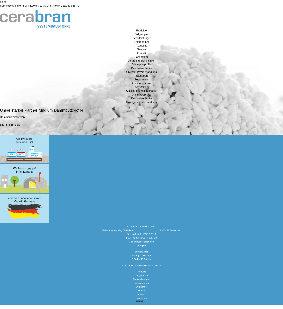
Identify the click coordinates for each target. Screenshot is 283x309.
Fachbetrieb (142, 57)
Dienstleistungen (141, 38)
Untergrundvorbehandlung (141, 72)
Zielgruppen (141, 34)
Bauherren (141, 75)
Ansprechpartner (141, 83)
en (5, 1)
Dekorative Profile (141, 68)
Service (141, 49)
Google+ (141, 245)
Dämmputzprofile (141, 64)
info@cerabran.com (144, 241)
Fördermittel (142, 79)
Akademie (141, 45)
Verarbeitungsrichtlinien (141, 60)
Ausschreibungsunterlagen (141, 90)
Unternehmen (142, 41)
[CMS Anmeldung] (1, 1)
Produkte (141, 30)
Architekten (141, 87)
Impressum (141, 298)
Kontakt (141, 53)
